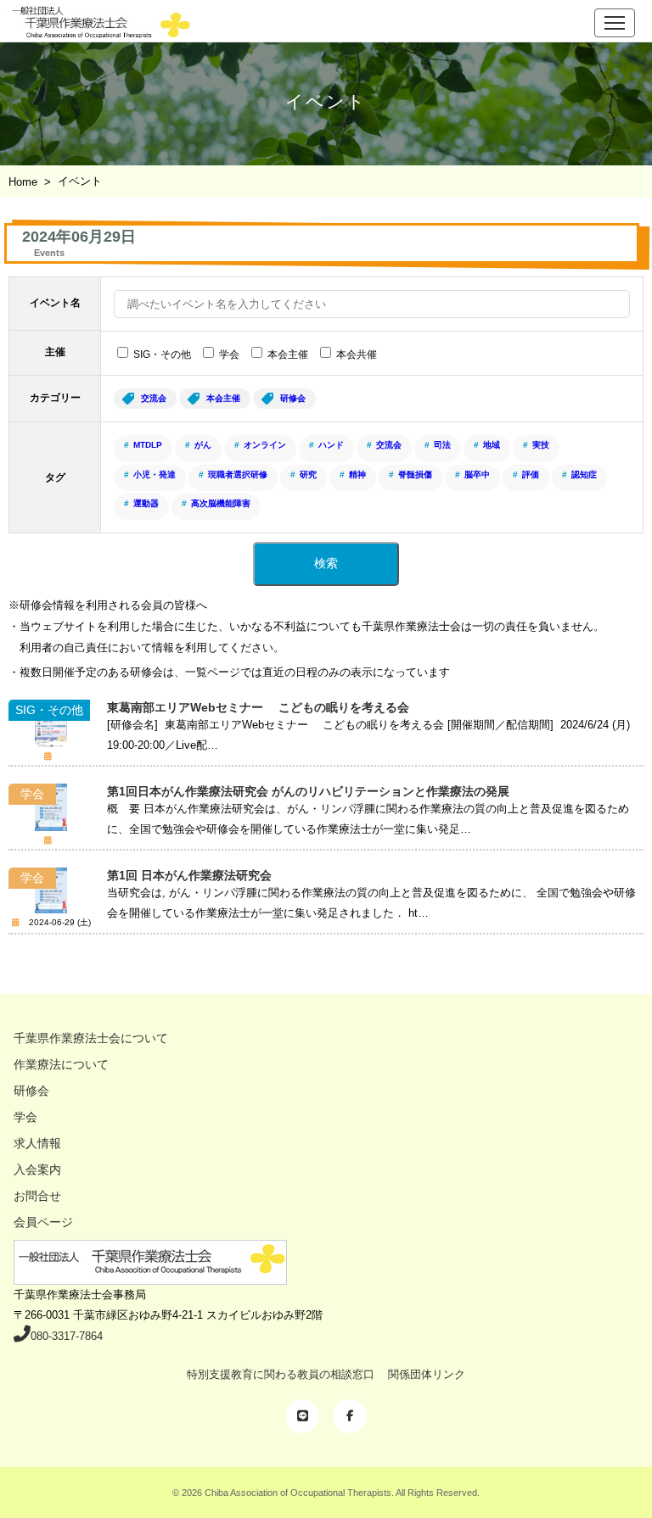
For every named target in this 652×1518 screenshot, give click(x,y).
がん (202, 444)
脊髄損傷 (415, 474)
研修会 (293, 398)
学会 (229, 354)
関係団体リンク (426, 1374)
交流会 (153, 398)
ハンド (331, 444)
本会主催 (287, 354)
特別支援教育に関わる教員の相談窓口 (280, 1374)
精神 (357, 474)
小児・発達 (154, 474)
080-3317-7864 (67, 1336)
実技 (540, 444)
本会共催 (356, 354)
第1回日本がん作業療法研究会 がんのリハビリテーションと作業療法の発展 (308, 791)
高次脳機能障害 (220, 503)
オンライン (265, 444)
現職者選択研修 (237, 474)
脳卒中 (477, 474)
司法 (442, 444)
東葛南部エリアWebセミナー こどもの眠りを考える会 (258, 707)
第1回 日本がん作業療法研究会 (189, 875)
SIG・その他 (162, 354)
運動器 (146, 503)
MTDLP (147, 444)
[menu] (614, 22)
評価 (530, 474)
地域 (491, 444)
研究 (308, 474)
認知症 (584, 474)
